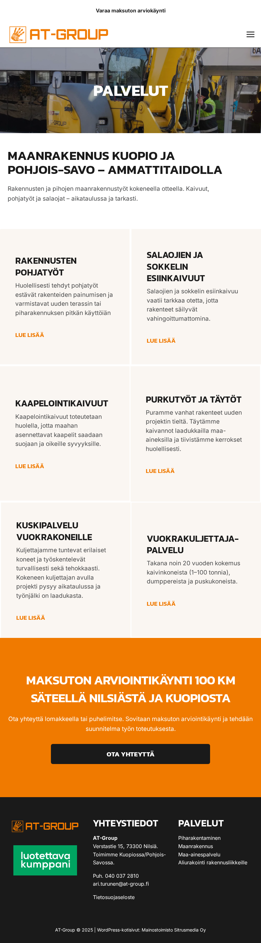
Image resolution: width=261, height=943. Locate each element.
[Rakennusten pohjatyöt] (65, 297)
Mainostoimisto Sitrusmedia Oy (174, 929)
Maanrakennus (195, 846)
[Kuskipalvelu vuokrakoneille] (65, 570)
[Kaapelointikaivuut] (65, 433)
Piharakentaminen (199, 838)
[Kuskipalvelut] (195, 570)
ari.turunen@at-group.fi (121, 884)
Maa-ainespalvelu (199, 854)
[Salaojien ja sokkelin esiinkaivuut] (195, 297)
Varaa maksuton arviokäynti (131, 10)
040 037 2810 (122, 876)
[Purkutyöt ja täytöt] (195, 433)
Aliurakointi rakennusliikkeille (212, 862)
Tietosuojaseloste (114, 897)
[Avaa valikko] (250, 34)
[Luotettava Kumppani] (45, 860)
